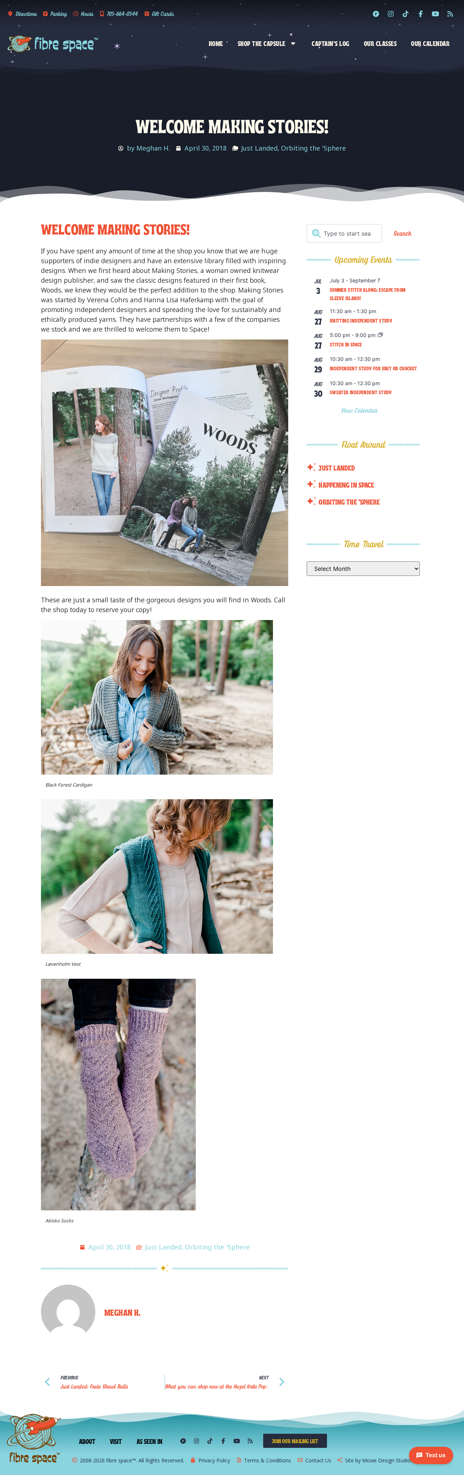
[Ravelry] (375, 13)
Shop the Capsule (262, 43)
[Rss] (450, 13)
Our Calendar (430, 43)
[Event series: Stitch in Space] (380, 335)
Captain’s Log (330, 43)
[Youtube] (435, 13)
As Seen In (150, 1441)
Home (216, 43)
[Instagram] (390, 13)
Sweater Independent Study (361, 392)
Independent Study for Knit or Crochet (373, 368)
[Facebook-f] (420, 13)
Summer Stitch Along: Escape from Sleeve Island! (368, 293)
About (87, 1441)
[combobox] (344, 233)
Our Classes (380, 43)
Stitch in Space (346, 344)
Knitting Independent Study (361, 320)
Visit (116, 1441)
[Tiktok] (405, 13)
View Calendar (360, 410)
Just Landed (259, 148)
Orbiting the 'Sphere (313, 148)
